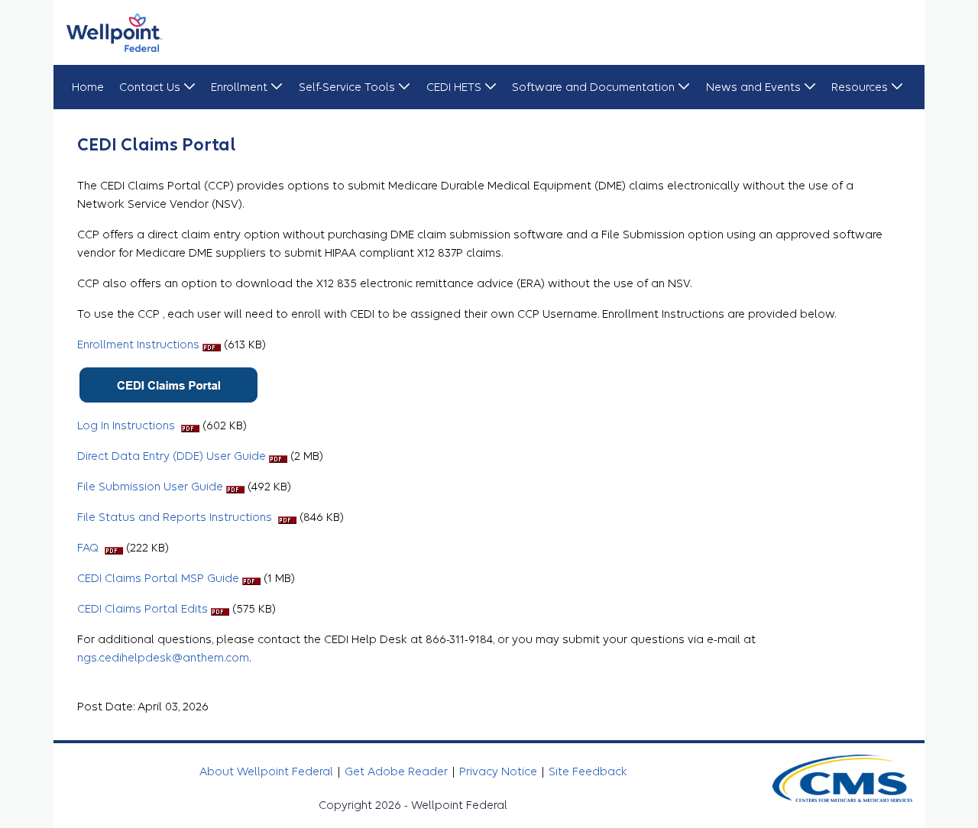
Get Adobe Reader (398, 771)
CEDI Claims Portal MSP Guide (159, 578)
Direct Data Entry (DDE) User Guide (173, 456)
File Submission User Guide (150, 486)
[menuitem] (157, 87)
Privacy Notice (499, 771)
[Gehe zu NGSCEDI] (114, 32)
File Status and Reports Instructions (177, 517)
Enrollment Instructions (139, 344)
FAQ (91, 548)
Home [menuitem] (88, 87)
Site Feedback (588, 771)
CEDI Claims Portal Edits (144, 609)
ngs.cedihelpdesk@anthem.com (163, 658)
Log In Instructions (129, 425)
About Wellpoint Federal (267, 771)
